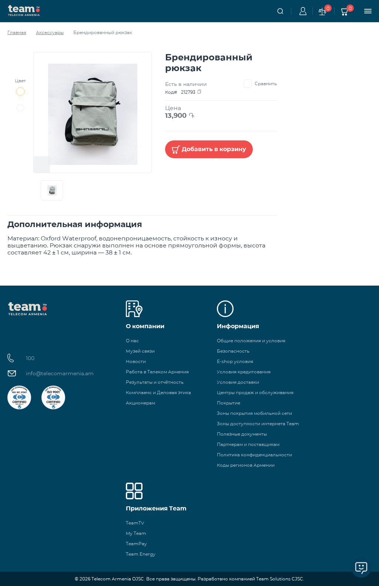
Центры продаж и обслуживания (255, 392)
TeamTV (135, 523)
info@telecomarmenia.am (60, 373)
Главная (16, 32)
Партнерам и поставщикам (248, 444)
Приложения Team (156, 508)
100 (30, 358)
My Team (136, 533)
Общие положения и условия (251, 340)
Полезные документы (242, 434)
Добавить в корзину (214, 149)
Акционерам (140, 403)
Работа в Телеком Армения (157, 371)
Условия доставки (238, 382)
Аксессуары (50, 32)
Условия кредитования (244, 371)
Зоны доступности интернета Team (258, 423)
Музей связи (140, 351)
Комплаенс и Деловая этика (158, 392)
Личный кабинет (302, 11)
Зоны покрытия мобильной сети (254, 413)
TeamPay (136, 543)
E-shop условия (235, 361)
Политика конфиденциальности (254, 454)
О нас (132, 340)
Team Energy (140, 554)
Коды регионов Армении (246, 465)
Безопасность (233, 351)
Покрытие (228, 403)
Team (24, 10)
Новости (136, 361)
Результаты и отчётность (155, 382)
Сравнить (266, 83)
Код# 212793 (180, 92)
